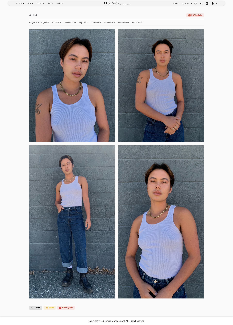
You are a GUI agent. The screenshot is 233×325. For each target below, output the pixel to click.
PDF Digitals (196, 15)
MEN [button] (29, 3)
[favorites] (195, 3)
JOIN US (175, 3)
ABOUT (50, 3)
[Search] (201, 3)
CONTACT (60, 3)
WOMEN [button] (19, 3)
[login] (213, 3)
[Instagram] (207, 3)
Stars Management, (115, 321)
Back (38, 307)
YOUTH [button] (39, 3)
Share (51, 307)
